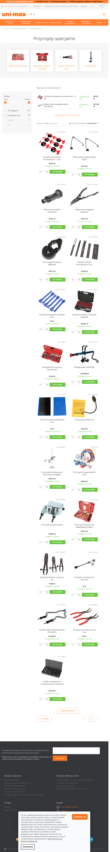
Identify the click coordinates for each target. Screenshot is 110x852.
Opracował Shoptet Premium (94, 849)
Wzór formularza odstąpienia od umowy (71, 789)
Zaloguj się (60, 758)
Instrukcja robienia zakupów (14, 786)
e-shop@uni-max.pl (69, 807)
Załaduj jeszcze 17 (68, 711)
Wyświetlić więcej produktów (67, 115)
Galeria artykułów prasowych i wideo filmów (60, 6)
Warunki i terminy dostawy (14, 789)
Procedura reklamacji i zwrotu (67, 783)
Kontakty (84, 6)
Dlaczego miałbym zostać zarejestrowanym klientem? (24, 795)
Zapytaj (64, 811)
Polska (6, 807)
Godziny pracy (9, 6)
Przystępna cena (19, 115)
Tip (18, 125)
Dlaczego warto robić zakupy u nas (17, 783)
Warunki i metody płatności (14, 792)
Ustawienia (28, 847)
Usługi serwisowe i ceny (65, 786)
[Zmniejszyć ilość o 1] (40, 172)
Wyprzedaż (37, 6)
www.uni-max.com (11, 810)
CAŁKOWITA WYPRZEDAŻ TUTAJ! (19, 1)
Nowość (18, 120)
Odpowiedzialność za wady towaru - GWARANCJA (75, 780)
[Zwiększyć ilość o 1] (46, 172)
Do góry (45, 719)
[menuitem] (10, 22)
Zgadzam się (80, 817)
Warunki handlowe (11, 780)
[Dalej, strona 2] (91, 719)
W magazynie (19, 111)
